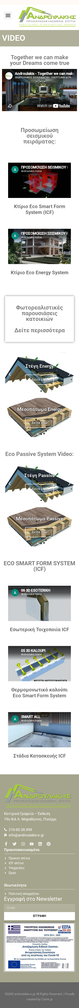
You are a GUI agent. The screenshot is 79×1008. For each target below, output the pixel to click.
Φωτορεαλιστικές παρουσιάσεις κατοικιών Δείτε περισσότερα (39, 319)
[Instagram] (23, 844)
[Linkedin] (40, 844)
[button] (8, 15)
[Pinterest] (49, 844)
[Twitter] (15, 844)
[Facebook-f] (6, 844)
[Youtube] (32, 844)
